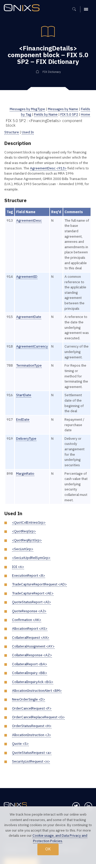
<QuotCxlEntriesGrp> (29, 522)
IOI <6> (18, 566)
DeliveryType (26, 438)
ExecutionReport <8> (28, 575)
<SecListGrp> (22, 549)
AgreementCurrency (32, 346)
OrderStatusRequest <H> (31, 725)
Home (85, 114)
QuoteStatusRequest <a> (31, 752)
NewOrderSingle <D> (28, 699)
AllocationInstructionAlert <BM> (37, 690)
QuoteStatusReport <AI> (31, 602)
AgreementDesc (29, 220)
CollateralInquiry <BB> (29, 672)
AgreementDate (28, 316)
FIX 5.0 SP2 (69, 114)
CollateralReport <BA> (29, 664)
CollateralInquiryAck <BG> (32, 681)
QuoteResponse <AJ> (29, 611)
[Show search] (75, 9)
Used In (28, 132)
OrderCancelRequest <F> (31, 708)
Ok (48, 848)
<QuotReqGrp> (24, 531)
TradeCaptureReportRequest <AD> (39, 584)
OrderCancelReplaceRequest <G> (38, 717)
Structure (11, 132)
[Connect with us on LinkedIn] (88, 806)
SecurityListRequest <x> (31, 761)
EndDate (22, 419)
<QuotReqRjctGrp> (27, 540)
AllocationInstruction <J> (31, 734)
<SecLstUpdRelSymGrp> (31, 557)
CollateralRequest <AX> (30, 637)
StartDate (23, 395)
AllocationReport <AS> (29, 628)
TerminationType (29, 365)
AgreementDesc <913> (48, 168)
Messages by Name (63, 109)
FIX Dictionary (51, 72)
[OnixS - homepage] (23, 8)
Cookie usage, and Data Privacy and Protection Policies (60, 838)
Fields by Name (46, 114)
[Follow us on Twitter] (76, 806)
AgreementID (26, 276)
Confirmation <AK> (26, 619)
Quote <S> (20, 743)
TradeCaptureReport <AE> (33, 593)
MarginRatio (25, 473)
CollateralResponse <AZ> (32, 655)
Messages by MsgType (27, 109)
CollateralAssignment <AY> (33, 646)
